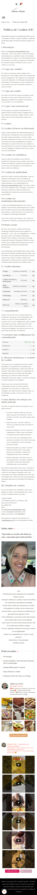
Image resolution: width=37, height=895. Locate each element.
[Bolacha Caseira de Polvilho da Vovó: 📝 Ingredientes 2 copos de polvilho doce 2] (30, 703)
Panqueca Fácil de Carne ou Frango (17, 676)
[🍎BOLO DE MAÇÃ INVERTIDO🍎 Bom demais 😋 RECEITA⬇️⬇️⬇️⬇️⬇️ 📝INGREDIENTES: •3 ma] (30, 726)
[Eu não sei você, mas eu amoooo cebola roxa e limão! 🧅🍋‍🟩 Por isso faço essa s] (7, 714)
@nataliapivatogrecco (16, 686)
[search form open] (16, 4)
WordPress (24, 889)
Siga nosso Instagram (19, 735)
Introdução (7, 656)
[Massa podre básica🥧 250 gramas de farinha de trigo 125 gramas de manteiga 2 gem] (7, 703)
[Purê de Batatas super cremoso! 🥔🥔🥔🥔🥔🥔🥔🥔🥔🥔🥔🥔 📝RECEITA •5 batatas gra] (7, 726)
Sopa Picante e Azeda (11, 671)
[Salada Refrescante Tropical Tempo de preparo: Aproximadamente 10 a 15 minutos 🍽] (30, 714)
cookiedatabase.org (7, 520)
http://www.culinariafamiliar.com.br (18, 51)
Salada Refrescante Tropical (14, 667)
